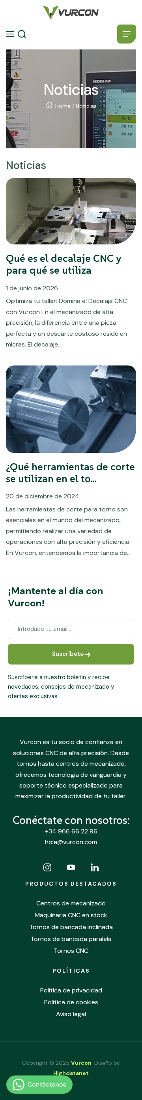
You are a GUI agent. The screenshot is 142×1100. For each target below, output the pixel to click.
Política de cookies (71, 1002)
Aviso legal (71, 1014)
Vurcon (81, 1062)
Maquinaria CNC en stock (71, 915)
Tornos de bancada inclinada (71, 927)
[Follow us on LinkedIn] (95, 867)
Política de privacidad (71, 990)
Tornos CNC (71, 951)
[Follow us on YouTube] (71, 867)
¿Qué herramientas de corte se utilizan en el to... (70, 472)
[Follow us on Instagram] (47, 867)
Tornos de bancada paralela (71, 939)
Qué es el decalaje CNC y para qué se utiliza (63, 264)
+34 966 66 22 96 (71, 831)
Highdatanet (71, 1073)
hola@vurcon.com (71, 842)
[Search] (22, 34)
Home (63, 106)
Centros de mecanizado (71, 903)
